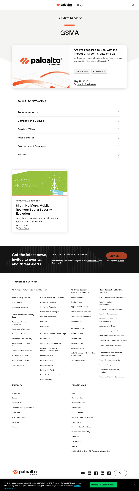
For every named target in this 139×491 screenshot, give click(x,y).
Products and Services (28, 201)
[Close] (135, 485)
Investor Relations (20, 417)
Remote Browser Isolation (51, 375)
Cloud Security (77, 297)
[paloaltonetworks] (64, 5)
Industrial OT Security (21, 360)
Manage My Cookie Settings (103, 485)
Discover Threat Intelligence (111, 377)
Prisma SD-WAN (47, 370)
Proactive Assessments (109, 360)
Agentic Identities (107, 326)
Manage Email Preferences (83, 417)
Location (15, 422)
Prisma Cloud (76, 321)
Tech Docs (76, 441)
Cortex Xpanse (77, 348)
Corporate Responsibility (22, 408)
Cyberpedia (76, 408)
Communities (77, 398)
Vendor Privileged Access (110, 345)
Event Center (77, 412)
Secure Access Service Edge (53, 334)
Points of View (82, 71)
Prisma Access (46, 360)
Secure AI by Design (21, 297)
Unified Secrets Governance (111, 336)
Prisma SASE (45, 339)
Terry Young (23, 228)
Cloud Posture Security (81, 312)
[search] (133, 5)
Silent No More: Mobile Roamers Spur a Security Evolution (34, 209)
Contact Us (17, 403)
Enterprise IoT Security (21, 351)
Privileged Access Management (112, 297)
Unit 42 (75, 446)
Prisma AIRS (17, 302)
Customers (16, 412)
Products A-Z (77, 422)
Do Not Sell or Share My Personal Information (91, 451)
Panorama (44, 326)
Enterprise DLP (46, 355)
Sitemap (75, 437)
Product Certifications (81, 427)
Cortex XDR (76, 338)
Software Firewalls (48, 307)
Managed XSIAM (78, 360)
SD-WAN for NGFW (48, 317)
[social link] (83, 473)
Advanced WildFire (20, 334)
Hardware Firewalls (48, 302)
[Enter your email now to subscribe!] (77, 255)
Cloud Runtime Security (81, 316)
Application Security (79, 307)
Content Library (78, 403)
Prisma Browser (46, 365)
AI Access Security (20, 307)
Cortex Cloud (76, 302)
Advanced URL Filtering (21, 329)
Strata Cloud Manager (49, 312)
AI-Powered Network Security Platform (29, 290)
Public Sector (99, 71)
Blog (73, 393)
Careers (15, 398)
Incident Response (107, 365)
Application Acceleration (50, 343)
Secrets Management (108, 331)
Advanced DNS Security (22, 339)
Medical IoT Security (20, 355)
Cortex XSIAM (77, 334)
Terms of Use (93, 261)
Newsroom (16, 427)
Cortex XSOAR (77, 343)
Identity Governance (108, 314)
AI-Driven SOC (77, 329)
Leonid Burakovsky (86, 84)
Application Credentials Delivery (113, 340)
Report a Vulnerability (81, 432)
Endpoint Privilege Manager (111, 309)
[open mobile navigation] (4, 5)
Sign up (114, 255)
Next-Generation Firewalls (52, 297)
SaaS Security (18, 365)
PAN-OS (43, 321)
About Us (16, 393)
